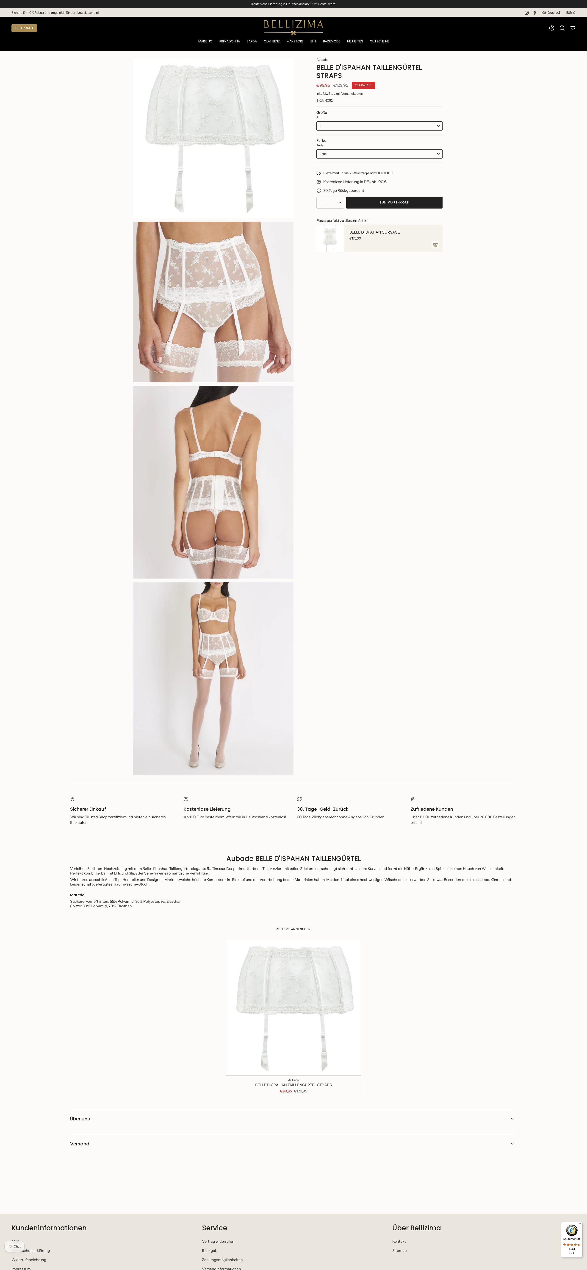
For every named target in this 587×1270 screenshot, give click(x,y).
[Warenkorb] (573, 28)
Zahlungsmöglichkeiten (222, 1259)
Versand (79, 1144)
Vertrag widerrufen (218, 1241)
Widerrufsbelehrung (28, 1259)
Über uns (80, 1119)
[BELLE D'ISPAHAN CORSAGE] (330, 238)
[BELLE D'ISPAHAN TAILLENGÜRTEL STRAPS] (293, 1007)
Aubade (322, 60)
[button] (205, 41)
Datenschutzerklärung (30, 1250)
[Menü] (579, 1225)
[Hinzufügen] (435, 244)
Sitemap (399, 1250)
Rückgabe (210, 1250)
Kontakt (399, 1241)
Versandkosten (352, 94)
